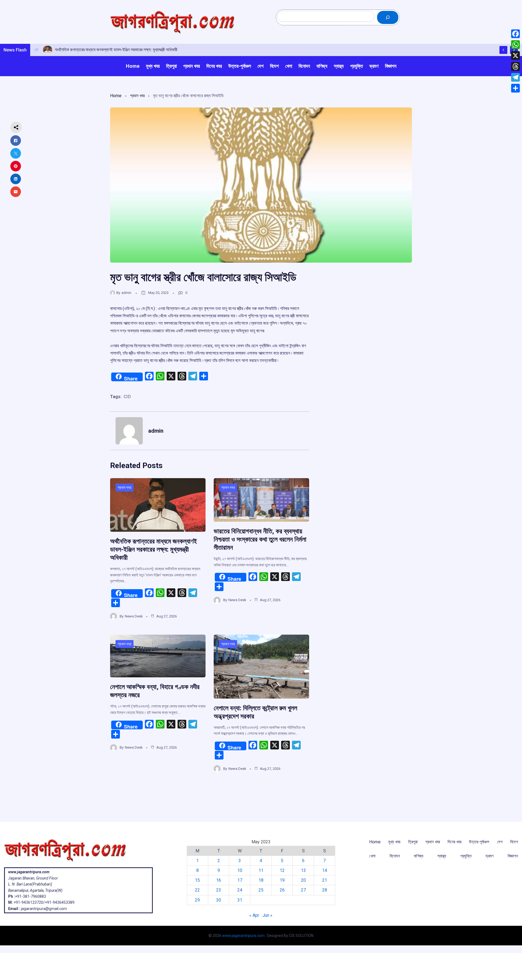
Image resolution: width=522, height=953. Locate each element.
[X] (515, 55)
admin (126, 293)
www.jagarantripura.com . (244, 935)
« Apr (254, 915)
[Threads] (515, 66)
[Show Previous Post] (503, 50)
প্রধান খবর (137, 95)
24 (239, 890)
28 (324, 890)
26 (282, 890)
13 (303, 870)
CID (127, 396)
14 (324, 870)
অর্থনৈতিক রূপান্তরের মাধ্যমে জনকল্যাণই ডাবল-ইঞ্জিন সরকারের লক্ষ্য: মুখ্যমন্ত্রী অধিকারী (153, 549)
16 (218, 880)
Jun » (267, 915)
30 (218, 900)
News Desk (134, 616)
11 (261, 870)
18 (261, 880)
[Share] (515, 88)
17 (239, 880)
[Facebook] (515, 33)
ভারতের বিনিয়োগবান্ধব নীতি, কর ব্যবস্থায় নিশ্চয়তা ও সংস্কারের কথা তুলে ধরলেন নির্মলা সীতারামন (260, 539)
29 (197, 900)
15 (197, 880)
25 (261, 890)
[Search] (387, 17)
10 (239, 870)
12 (282, 870)
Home (116, 95)
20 (303, 880)
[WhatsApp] (515, 44)
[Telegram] (515, 77)
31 (239, 900)
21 (324, 880)
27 (303, 890)
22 (197, 890)
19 (282, 880)
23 (218, 890)
